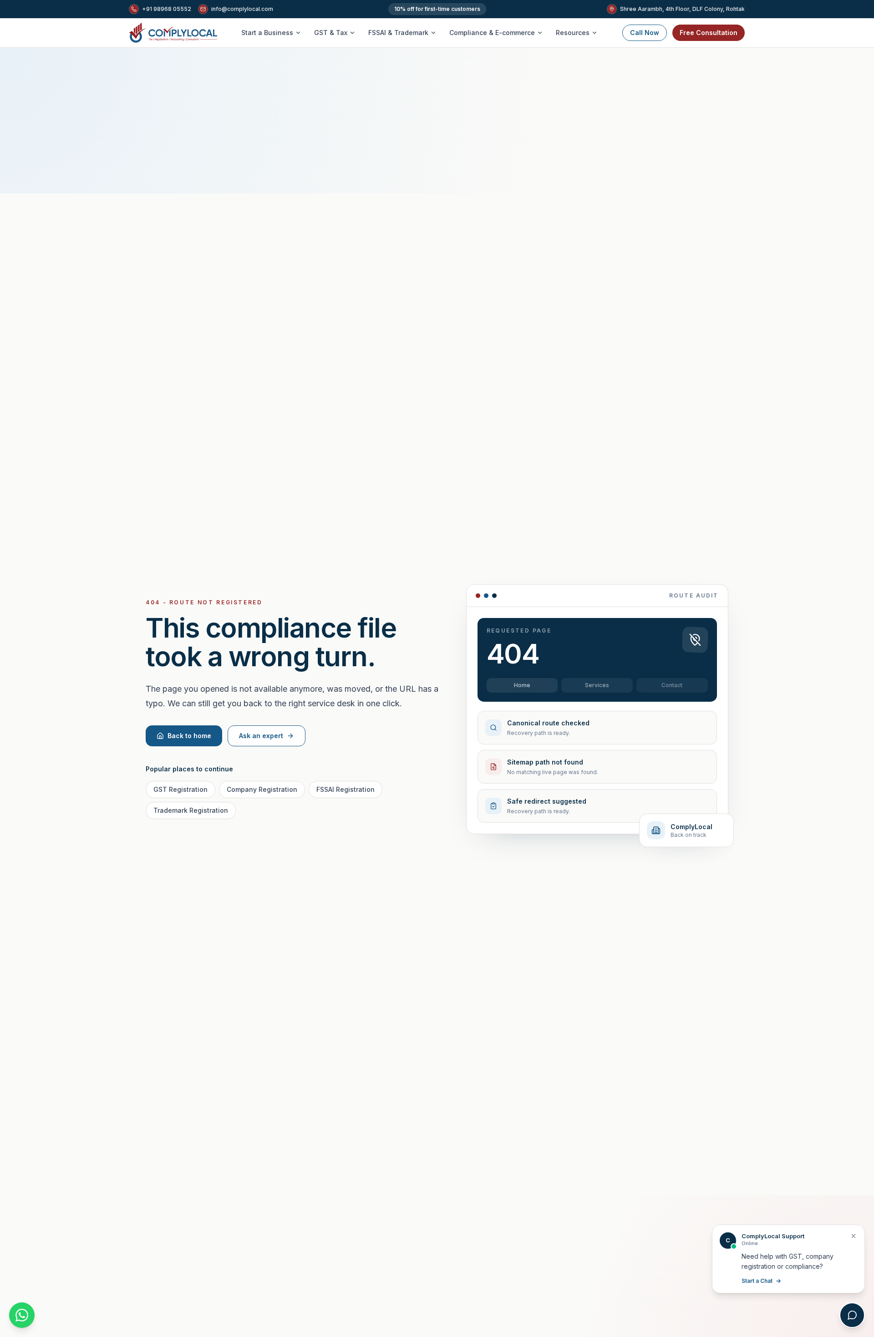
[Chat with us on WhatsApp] (22, 1315)
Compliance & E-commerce (492, 32)
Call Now (644, 32)
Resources (572, 32)
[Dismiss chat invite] (853, 1236)
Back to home (189, 735)
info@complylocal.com (242, 8)
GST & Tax (330, 32)
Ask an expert (261, 735)
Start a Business (267, 32)
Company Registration (262, 789)
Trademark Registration (190, 810)
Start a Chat (757, 1280)
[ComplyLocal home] (173, 33)
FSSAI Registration (345, 789)
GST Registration (180, 789)
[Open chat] (852, 1315)
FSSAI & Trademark (398, 32)
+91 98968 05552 (166, 8)
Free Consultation (708, 32)
